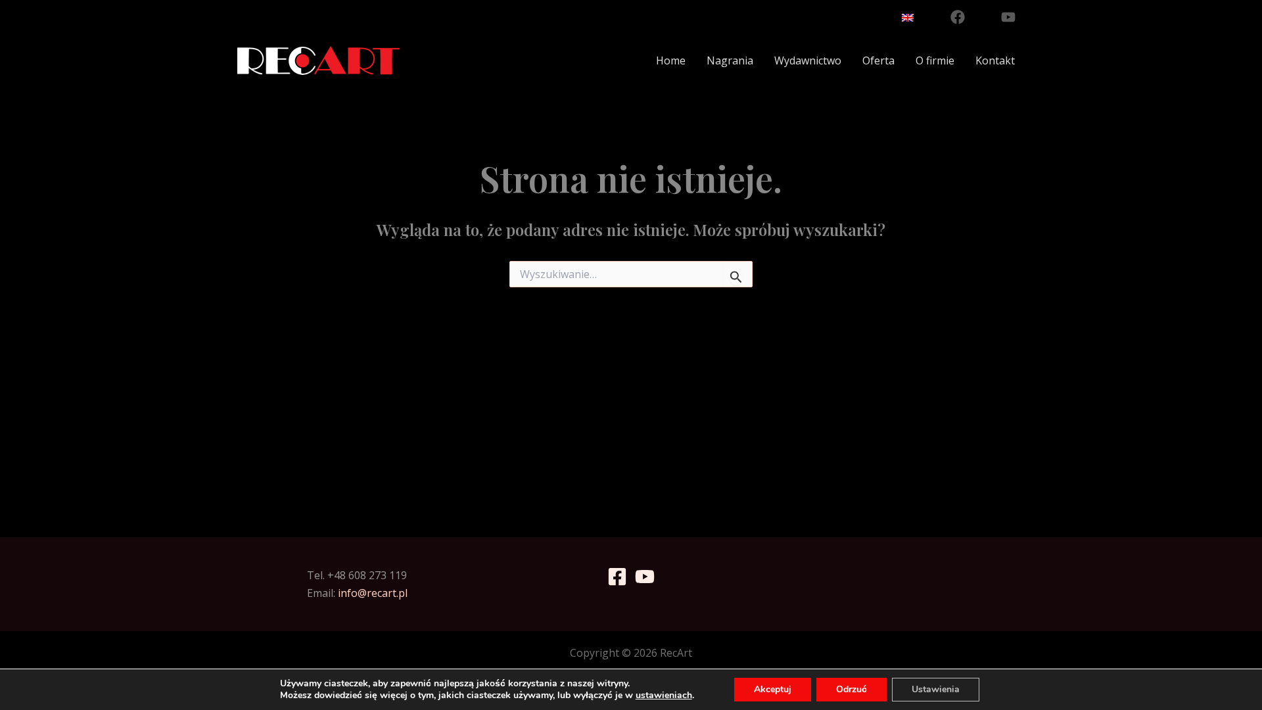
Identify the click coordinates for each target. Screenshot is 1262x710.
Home (671, 60)
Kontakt (995, 60)
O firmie (935, 60)
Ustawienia (936, 689)
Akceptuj (772, 689)
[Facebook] (958, 17)
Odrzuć (851, 689)
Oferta (878, 60)
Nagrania (730, 60)
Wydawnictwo (807, 60)
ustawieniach (664, 695)
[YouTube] (1008, 17)
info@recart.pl (373, 593)
